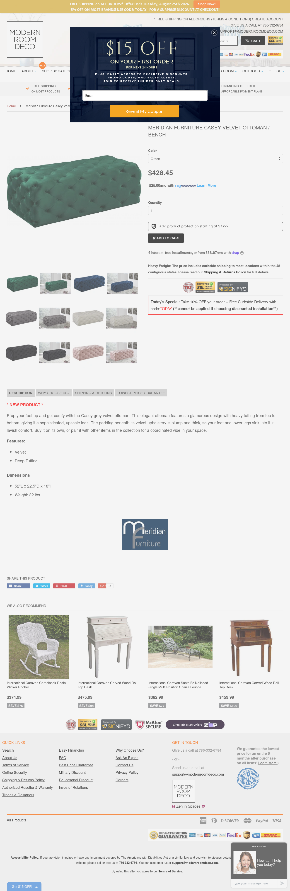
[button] (214, 32)
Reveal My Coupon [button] (144, 111)
